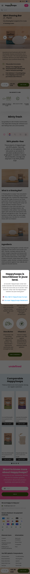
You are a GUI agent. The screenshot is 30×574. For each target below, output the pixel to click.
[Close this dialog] (28, 267)
